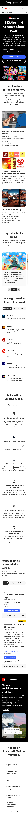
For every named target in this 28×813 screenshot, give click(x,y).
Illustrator (9, 326)
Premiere (9, 363)
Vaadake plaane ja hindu (11, 610)
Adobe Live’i (13, 540)
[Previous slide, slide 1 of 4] (9, 289)
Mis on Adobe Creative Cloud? (12, 765)
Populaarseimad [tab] (7, 308)
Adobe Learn (18, 536)
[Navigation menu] (2, 8)
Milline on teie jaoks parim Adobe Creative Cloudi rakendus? (13, 788)
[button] (17, 8)
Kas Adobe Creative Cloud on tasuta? (13, 779)
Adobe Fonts (16, 446)
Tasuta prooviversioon (14, 61)
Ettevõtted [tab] (22, 583)
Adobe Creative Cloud (7, 12)
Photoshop (6, 276)
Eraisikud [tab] (6, 583)
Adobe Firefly (10, 350)
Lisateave (16, 651)
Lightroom (12, 278)
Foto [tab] (14, 308)
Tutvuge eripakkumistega (14, 3)
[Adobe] (8, 8)
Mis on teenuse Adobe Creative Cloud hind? (11, 772)
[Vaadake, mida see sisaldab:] (23, 615)
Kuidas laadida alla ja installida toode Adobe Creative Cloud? (12, 804)
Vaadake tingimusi (8, 651)
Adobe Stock (16, 467)
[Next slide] (18, 289)
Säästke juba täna (14, 57)
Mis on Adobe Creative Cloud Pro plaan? (13, 796)
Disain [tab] (17, 308)
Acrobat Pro (10, 339)
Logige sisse (23, 8)
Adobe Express (11, 375)
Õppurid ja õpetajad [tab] (14, 583)
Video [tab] (22, 308)
